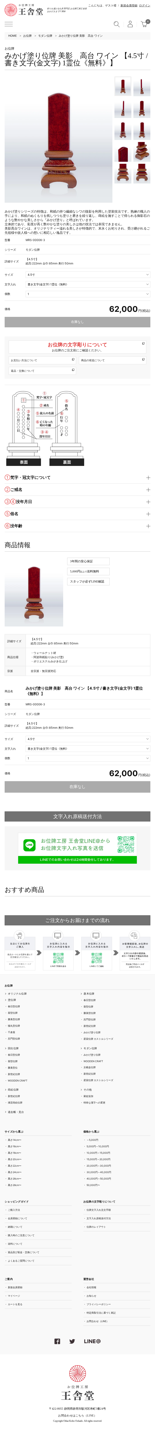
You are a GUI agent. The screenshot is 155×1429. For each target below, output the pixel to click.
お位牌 (27, 35)
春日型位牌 (14, 1006)
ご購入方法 (14, 1209)
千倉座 (11, 1032)
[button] (9, 24)
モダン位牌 (45, 35)
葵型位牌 (13, 1012)
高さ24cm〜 (15, 1172)
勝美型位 (13, 1067)
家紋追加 (88, 1096)
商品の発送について (93, 360)
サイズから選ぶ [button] (14, 1131)
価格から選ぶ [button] (91, 1131)
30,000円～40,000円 (99, 1172)
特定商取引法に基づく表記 (101, 1312)
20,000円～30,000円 (99, 1165)
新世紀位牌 (90, 1025)
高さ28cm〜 (14, 1185)
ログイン (144, 5)
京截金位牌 (90, 1067)
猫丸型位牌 (14, 1025)
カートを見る (15, 1304)
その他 (88, 1089)
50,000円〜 (93, 1185)
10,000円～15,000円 (98, 1152)
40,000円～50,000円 (99, 1178)
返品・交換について (23, 370)
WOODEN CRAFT (17, 1080)
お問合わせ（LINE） (98, 1321)
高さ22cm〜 (14, 1165)
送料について (15, 1243)
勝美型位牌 (14, 1019)
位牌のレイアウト (96, 1226)
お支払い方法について (24, 360)
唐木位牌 (89, 993)
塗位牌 (12, 1000)
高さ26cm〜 (14, 1178)
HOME (12, 35)
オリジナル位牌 (17, 993)
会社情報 (91, 1287)
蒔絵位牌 (13, 1089)
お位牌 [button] (9, 985)
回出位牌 (13, 1048)
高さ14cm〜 (14, 1139)
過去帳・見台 (16, 1112)
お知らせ (91, 1295)
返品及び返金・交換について (23, 1252)
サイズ (9, 274)
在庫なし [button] (77, 322)
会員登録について (17, 1218)
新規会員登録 (128, 5)
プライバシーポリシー (99, 1304)
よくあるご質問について (21, 1260)
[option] (58, 139)
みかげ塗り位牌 (92, 1032)
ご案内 (9, 1279)
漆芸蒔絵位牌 (15, 1102)
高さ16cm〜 (14, 1146)
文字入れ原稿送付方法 (99, 1218)
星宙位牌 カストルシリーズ (98, 1038)
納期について (15, 1226)
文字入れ (10, 284)
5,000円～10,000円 (98, 1146)
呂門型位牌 (14, 1038)
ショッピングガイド (17, 1201)
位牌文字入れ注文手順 (99, 1209)
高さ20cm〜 (15, 1159)
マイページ (14, 1295)
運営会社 (88, 1279)
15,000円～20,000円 (98, 1159)
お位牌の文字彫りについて (77, 347)
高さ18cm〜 (14, 1152)
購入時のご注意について (21, 1235)
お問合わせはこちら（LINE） (77, 1415)
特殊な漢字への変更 (94, 1102)
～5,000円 (92, 1139)
